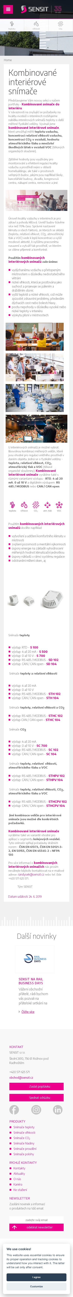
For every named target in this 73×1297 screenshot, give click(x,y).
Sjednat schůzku (39, 1097)
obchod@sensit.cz (21, 1077)
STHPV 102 (56, 776)
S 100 (34, 647)
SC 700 (41, 746)
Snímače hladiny (23, 1143)
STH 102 (54, 694)
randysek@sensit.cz (31, 874)
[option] (36, 984)
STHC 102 (55, 716)
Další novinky (36, 935)
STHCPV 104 (55, 806)
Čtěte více (28, 1011)
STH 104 (52, 698)
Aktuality (19, 1173)
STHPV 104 (54, 780)
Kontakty (19, 1168)
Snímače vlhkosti (24, 1132)
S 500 (43, 652)
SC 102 (53, 750)
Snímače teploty (23, 1127)
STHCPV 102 (57, 801)
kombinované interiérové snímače (33, 128)
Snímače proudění (24, 1149)
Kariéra (17, 1184)
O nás (17, 1179)
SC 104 (51, 754)
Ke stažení (20, 1190)
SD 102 (53, 660)
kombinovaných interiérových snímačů (26, 259)
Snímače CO (21, 1138)
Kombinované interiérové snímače (32, 472)
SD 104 (51, 664)
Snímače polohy (23, 1154)
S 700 (40, 656)
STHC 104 (53, 720)
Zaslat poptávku (39, 1086)
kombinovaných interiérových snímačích (32, 865)
